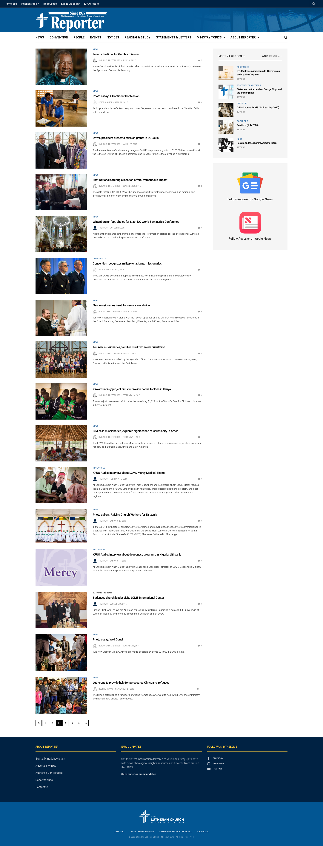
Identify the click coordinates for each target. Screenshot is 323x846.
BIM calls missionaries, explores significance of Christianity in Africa (135, 431)
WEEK (265, 56)
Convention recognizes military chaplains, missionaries (127, 263)
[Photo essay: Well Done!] (61, 652)
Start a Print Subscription (50, 758)
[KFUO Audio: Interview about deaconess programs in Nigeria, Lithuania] (61, 567)
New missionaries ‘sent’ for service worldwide (121, 305)
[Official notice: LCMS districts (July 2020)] (226, 110)
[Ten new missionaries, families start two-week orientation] (61, 359)
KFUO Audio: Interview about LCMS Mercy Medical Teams (129, 473)
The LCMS (103, 228)
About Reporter (243, 37)
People (79, 37)
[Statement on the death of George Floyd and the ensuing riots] (226, 92)
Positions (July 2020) (248, 125)
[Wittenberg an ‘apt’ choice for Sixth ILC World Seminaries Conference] (61, 234)
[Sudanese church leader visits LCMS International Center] (61, 610)
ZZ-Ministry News (102, 593)
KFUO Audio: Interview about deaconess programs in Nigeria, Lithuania (137, 554)
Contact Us (42, 787)
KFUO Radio (91, 3)
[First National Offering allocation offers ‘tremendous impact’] (61, 192)
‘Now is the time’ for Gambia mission (116, 54)
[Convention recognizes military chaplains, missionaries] (61, 276)
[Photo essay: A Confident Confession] (61, 108)
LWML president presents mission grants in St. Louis (126, 138)
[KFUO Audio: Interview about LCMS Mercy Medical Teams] (61, 485)
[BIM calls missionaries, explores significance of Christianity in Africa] (61, 443)
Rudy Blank (104, 270)
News (40, 37)
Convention (59, 37)
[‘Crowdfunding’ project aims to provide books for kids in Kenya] (61, 401)
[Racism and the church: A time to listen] (226, 145)
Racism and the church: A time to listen (257, 143)
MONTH (273, 56)
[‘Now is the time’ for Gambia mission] (61, 67)
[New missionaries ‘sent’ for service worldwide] (61, 318)
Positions (242, 121)
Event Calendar (70, 3)
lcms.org (11, 3)
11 (200, 689)
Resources (50, 3)
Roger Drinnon (106, 689)
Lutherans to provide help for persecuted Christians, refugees (131, 682)
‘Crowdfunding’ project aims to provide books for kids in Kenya (132, 389)
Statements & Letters (173, 37)
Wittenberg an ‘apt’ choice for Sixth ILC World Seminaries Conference (136, 221)
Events (95, 37)
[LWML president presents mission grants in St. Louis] (61, 150)
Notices (113, 37)
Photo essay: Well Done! (108, 639)
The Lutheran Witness (142, 832)
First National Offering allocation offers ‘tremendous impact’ (130, 180)
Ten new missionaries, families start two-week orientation (129, 347)
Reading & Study (137, 37)
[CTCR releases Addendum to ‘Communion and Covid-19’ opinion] (226, 73)
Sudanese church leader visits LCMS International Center (128, 597)
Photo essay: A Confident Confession (116, 96)
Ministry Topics (209, 37)
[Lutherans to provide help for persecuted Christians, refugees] (61, 695)
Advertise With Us (46, 765)
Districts (242, 104)
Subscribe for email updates (138, 774)
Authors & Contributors (49, 772)
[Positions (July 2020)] (226, 127)
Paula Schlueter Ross (109, 60)
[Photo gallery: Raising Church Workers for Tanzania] (61, 526)
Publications (29, 3)
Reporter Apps (44, 779)
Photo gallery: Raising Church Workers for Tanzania (125, 514)
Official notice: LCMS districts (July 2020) (258, 107)
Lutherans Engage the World (175, 832)
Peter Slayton (106, 102)
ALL (280, 56)
